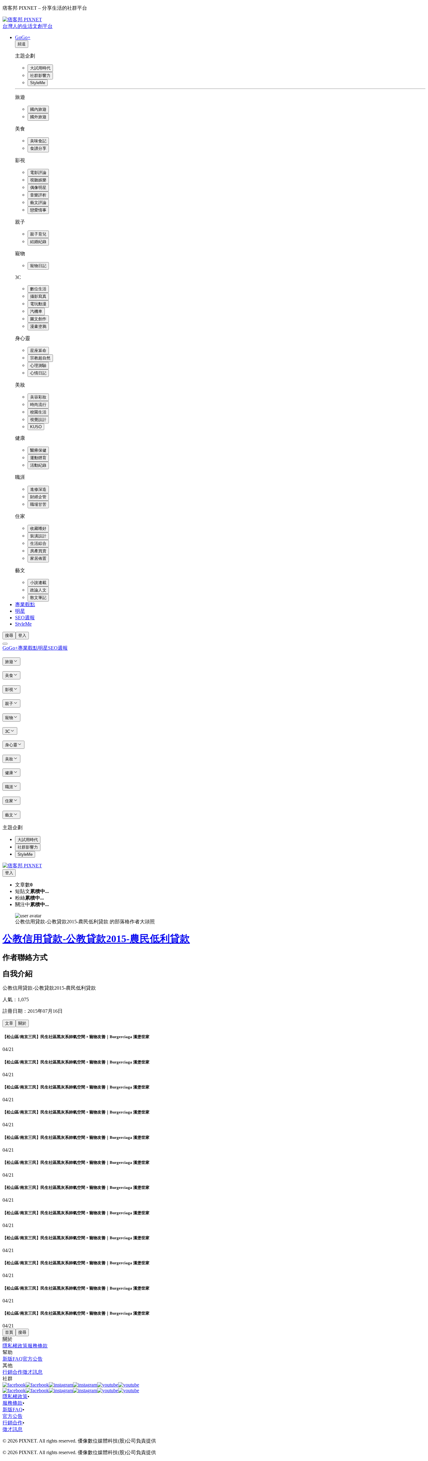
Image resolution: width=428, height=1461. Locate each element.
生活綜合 (38, 543)
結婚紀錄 (38, 241)
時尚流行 (38, 404)
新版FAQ (13, 1359)
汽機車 (36, 311)
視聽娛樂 (38, 180)
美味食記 (38, 141)
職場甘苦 (38, 504)
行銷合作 (13, 1372)
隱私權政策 (15, 1345)
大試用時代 (40, 68)
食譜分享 (38, 148)
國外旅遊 (38, 116)
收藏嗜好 (38, 528)
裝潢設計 (38, 536)
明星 (20, 611)
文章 (9, 1023)
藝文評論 (38, 202)
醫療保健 (38, 450)
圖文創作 (38, 319)
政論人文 (38, 590)
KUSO (36, 426)
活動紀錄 (38, 465)
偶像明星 (38, 187)
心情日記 (38, 373)
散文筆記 (38, 597)
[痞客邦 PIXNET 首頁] (22, 865)
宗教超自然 (40, 358)
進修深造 (38, 489)
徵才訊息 (33, 1372)
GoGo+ (22, 37)
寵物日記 (38, 265)
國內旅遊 (38, 109)
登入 (22, 635)
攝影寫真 (38, 296)
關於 (22, 1023)
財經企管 (38, 497)
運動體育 (38, 457)
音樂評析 (38, 195)
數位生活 (38, 289)
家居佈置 (38, 558)
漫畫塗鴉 (38, 326)
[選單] (5, 644)
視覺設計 (38, 419)
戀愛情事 (38, 210)
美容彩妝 (38, 397)
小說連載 (38, 582)
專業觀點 (25, 604)
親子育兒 (38, 234)
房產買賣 (38, 551)
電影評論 (38, 172)
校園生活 (38, 412)
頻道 (22, 44)
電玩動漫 (38, 304)
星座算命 (38, 350)
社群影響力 (40, 75)
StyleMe (37, 82)
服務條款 (38, 1345)
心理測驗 (38, 365)
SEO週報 (25, 617)
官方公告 (33, 1359)
